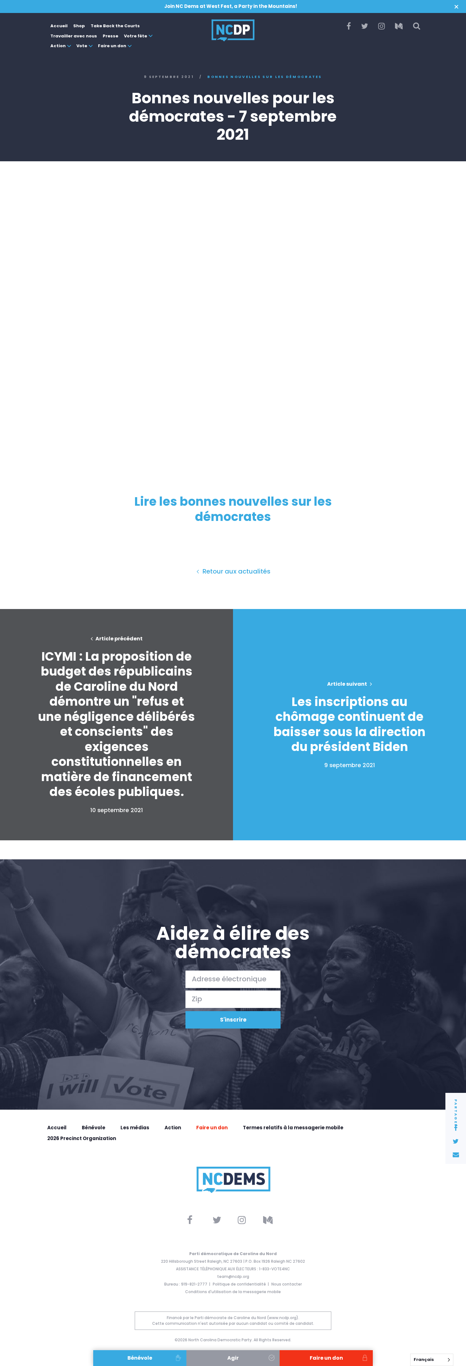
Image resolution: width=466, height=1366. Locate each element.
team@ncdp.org (233, 1276)
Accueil (59, 26)
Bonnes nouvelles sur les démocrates (264, 76)
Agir (233, 1358)
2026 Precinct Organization (81, 1138)
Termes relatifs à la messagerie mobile (293, 1127)
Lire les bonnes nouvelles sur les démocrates (233, 509)
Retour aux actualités (235, 571)
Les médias (134, 1127)
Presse (110, 36)
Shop (79, 26)
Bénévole (93, 1127)
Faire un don (112, 46)
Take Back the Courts (115, 26)
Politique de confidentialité (239, 1284)
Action (58, 46)
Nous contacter (286, 1284)
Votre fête (135, 36)
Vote (81, 46)
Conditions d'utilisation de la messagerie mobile (233, 1291)
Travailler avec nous (73, 36)
